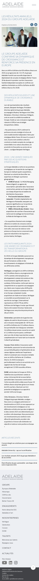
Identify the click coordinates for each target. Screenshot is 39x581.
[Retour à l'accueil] (12, 5)
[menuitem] (6, 486)
